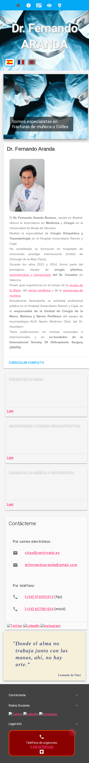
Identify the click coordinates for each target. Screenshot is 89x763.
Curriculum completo (26, 362)
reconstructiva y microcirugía (30, 274)
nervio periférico (39, 290)
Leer (10, 411)
